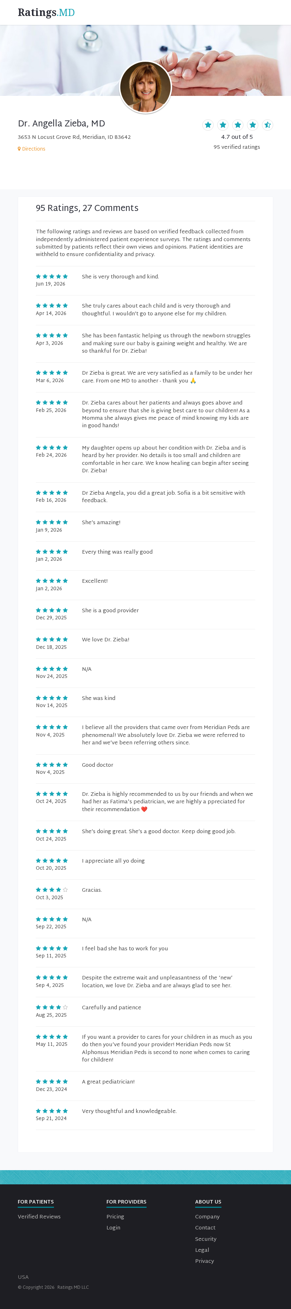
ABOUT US (208, 1202)
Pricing (115, 1217)
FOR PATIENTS (36, 1202)
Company (207, 1217)
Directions (33, 149)
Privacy (204, 1261)
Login (113, 1228)
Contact (205, 1228)
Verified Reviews (39, 1217)
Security (205, 1239)
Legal (202, 1250)
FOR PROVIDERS (126, 1202)
